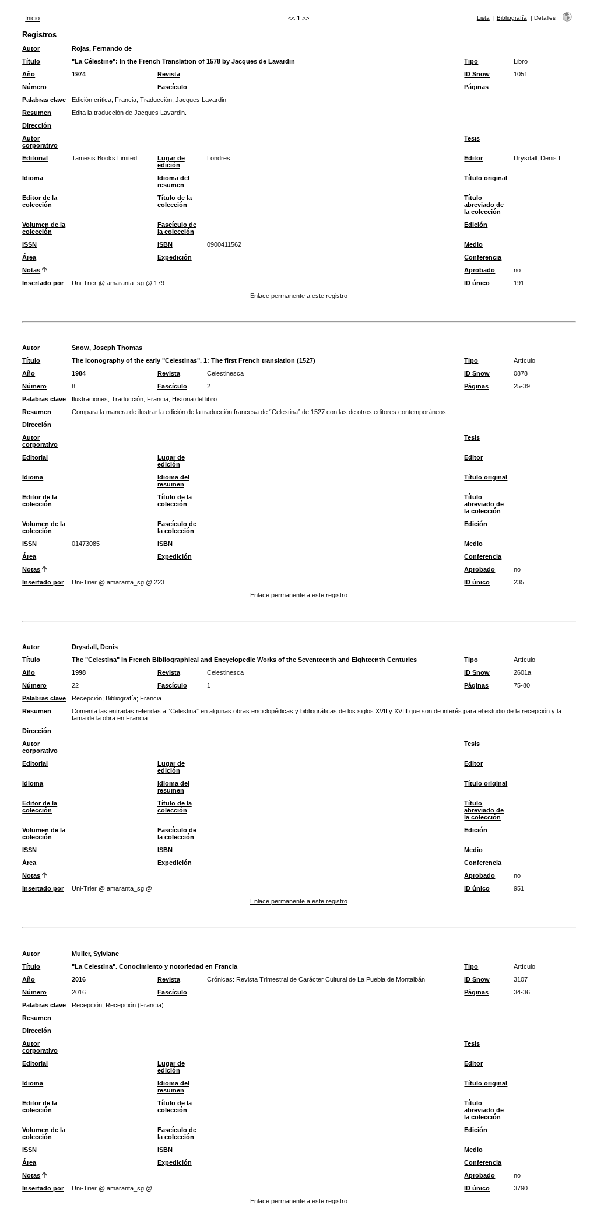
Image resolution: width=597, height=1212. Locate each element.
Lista (483, 18)
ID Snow (477, 74)
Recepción (87, 698)
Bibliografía (512, 18)
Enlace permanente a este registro (298, 295)
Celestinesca (225, 373)
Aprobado (479, 270)
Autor (31, 48)
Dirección (36, 125)
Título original (485, 177)
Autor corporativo (40, 142)
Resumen (36, 112)
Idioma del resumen (173, 181)
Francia (125, 99)
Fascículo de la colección (176, 228)
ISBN (165, 244)
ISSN (29, 244)
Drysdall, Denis (95, 646)
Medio (473, 244)
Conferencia (482, 257)
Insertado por (43, 282)
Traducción (156, 99)
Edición (475, 224)
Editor (473, 158)
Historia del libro (194, 398)
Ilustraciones (90, 398)
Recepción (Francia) (135, 1004)
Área (29, 257)
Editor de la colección (39, 201)
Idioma (32, 177)
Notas (31, 270)
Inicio (32, 18)
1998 (79, 672)
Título (31, 61)
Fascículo (172, 86)
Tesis (472, 138)
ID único (477, 282)
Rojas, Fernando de (102, 48)
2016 (79, 979)
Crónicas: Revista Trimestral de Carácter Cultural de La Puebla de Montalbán (316, 979)
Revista (168, 74)
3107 (521, 979)
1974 (79, 74)
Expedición (174, 257)
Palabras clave (44, 99)
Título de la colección (174, 201)
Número (34, 86)
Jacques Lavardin (200, 99)
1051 (521, 74)
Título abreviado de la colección (484, 204)
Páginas (476, 86)
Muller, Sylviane (95, 953)
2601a (522, 672)
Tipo (471, 61)
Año (28, 74)
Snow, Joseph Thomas (107, 347)
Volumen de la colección (43, 228)
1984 (79, 373)
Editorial (35, 158)
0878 (521, 373)
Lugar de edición (171, 162)
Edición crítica (91, 99)
